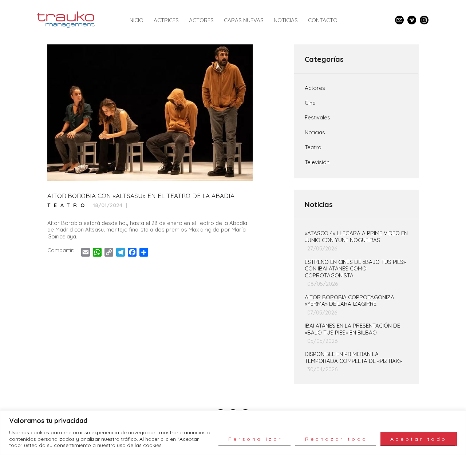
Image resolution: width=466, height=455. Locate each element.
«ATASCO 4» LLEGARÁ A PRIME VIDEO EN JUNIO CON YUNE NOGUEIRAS (356, 237)
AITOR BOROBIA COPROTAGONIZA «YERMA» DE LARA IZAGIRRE (349, 301)
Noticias (315, 132)
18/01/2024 (108, 205)
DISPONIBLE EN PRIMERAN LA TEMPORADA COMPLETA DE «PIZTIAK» (353, 357)
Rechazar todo (336, 439)
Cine (310, 103)
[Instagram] (424, 17)
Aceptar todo (418, 439)
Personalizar (255, 439)
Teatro (67, 205)
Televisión (317, 162)
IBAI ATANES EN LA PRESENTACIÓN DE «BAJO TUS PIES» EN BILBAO (352, 329)
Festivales (317, 117)
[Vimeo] (411, 17)
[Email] (399, 17)
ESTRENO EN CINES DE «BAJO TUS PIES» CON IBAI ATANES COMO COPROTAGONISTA (355, 269)
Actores (315, 88)
